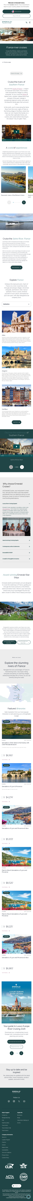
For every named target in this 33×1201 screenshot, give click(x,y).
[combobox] (16, 304)
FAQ (3, 1120)
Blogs (18, 1117)
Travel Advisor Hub (6, 1128)
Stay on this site (16, 16)
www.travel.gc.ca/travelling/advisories (16, 1196)
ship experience (6, 509)
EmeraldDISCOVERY (8, 552)
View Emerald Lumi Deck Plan (23, 642)
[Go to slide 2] (14, 202)
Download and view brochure (15, 1043)
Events (19, 1122)
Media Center (5, 1147)
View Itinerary (5, 759)
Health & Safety (5, 1122)
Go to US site (18, 11)
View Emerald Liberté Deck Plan (9, 642)
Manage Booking (6, 1117)
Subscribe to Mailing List (23, 1120)
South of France (17, 89)
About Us (4, 1137)
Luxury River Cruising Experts (10, 503)
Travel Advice (5, 1130)
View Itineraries (15, 267)
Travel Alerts (5, 1125)
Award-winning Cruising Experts (11, 540)
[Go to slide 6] (19, 202)
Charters (4, 1142)
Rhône (25, 94)
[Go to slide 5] (18, 202)
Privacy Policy (5, 1155)
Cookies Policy (5, 1157)
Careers (4, 1144)
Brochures (19, 1115)
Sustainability (5, 1150)
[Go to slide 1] (13, 202)
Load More (15, 422)
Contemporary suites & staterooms (11, 546)
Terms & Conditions (6, 1152)
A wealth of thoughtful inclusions (11, 558)
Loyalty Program (6, 1139)
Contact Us (4, 1115)
